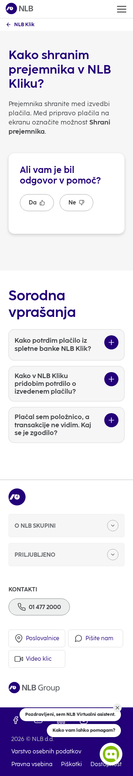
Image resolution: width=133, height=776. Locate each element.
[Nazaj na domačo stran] (19, 9)
